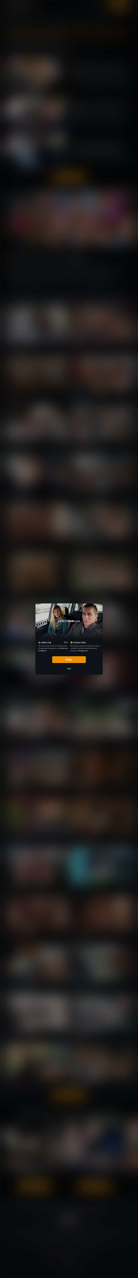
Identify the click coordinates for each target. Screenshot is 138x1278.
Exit (69, 668)
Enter (69, 659)
